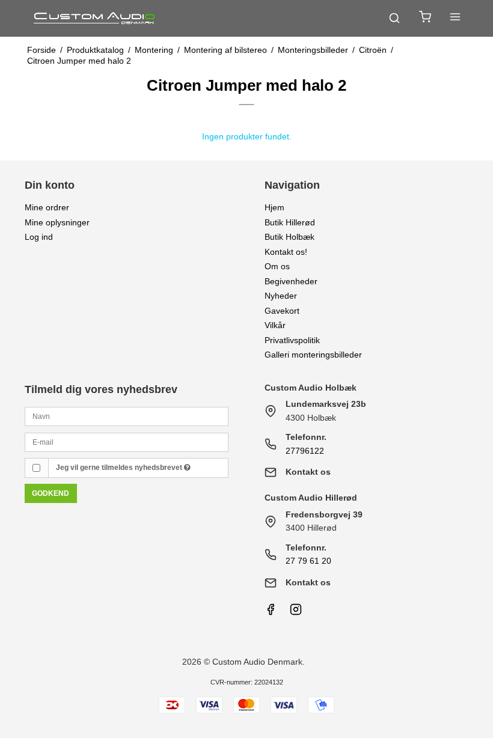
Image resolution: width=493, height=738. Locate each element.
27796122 (305, 451)
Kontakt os (308, 472)
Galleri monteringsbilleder (313, 354)
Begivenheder (291, 281)
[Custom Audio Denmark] (95, 18)
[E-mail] (126, 441)
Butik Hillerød (290, 222)
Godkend (50, 493)
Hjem (274, 207)
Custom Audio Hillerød (311, 497)
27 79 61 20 (308, 561)
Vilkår (275, 325)
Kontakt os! (286, 252)
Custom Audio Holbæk (311, 387)
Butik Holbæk (289, 237)
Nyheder (281, 295)
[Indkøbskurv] (425, 18)
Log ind (39, 237)
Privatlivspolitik (292, 340)
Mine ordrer (47, 207)
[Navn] (126, 416)
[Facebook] (271, 612)
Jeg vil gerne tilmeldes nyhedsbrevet (120, 467)
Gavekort (282, 311)
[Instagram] (296, 612)
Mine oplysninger (57, 222)
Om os (277, 266)
